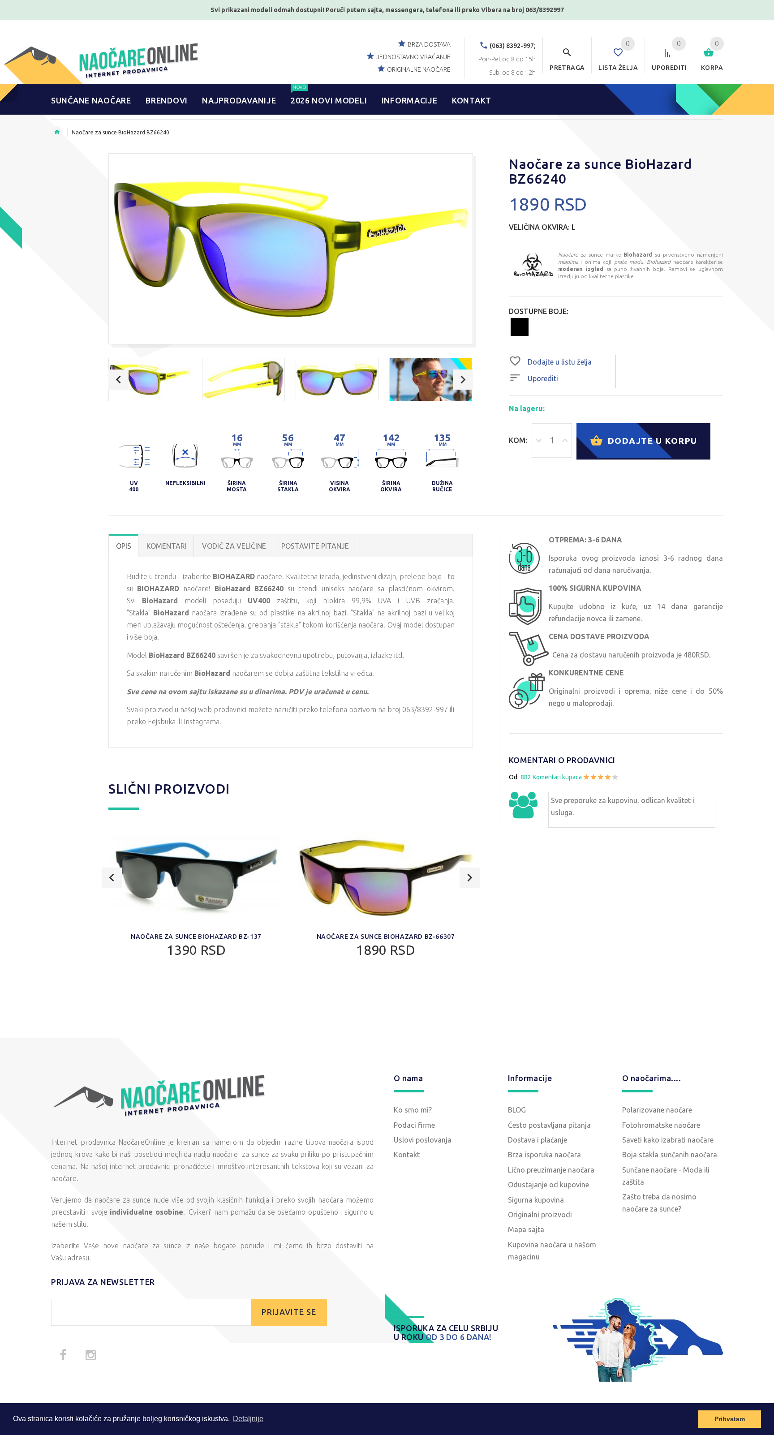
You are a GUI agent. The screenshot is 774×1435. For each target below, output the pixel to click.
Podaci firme (414, 1125)
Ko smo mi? (413, 1110)
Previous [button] (118, 379)
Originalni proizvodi (540, 1215)
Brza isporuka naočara (544, 1155)
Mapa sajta (526, 1229)
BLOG (517, 1110)
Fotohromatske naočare (661, 1125)
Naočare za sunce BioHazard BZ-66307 (386, 936)
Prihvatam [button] (729, 1418)
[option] (149, 379)
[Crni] (520, 326)
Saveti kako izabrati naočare (668, 1140)
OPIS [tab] (123, 546)
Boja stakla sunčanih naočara (669, 1155)
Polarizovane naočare (657, 1110)
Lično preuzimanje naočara (551, 1170)
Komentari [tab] (166, 546)
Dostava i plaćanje (537, 1140)
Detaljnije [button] (248, 1418)
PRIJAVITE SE (289, 1312)
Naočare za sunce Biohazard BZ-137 (196, 936)
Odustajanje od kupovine (548, 1185)
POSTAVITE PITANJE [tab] (315, 546)
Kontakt (407, 1155)
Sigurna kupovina (536, 1200)
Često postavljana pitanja (549, 1125)
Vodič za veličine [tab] (234, 546)
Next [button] (463, 379)
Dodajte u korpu (651, 440)
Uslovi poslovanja (423, 1140)
